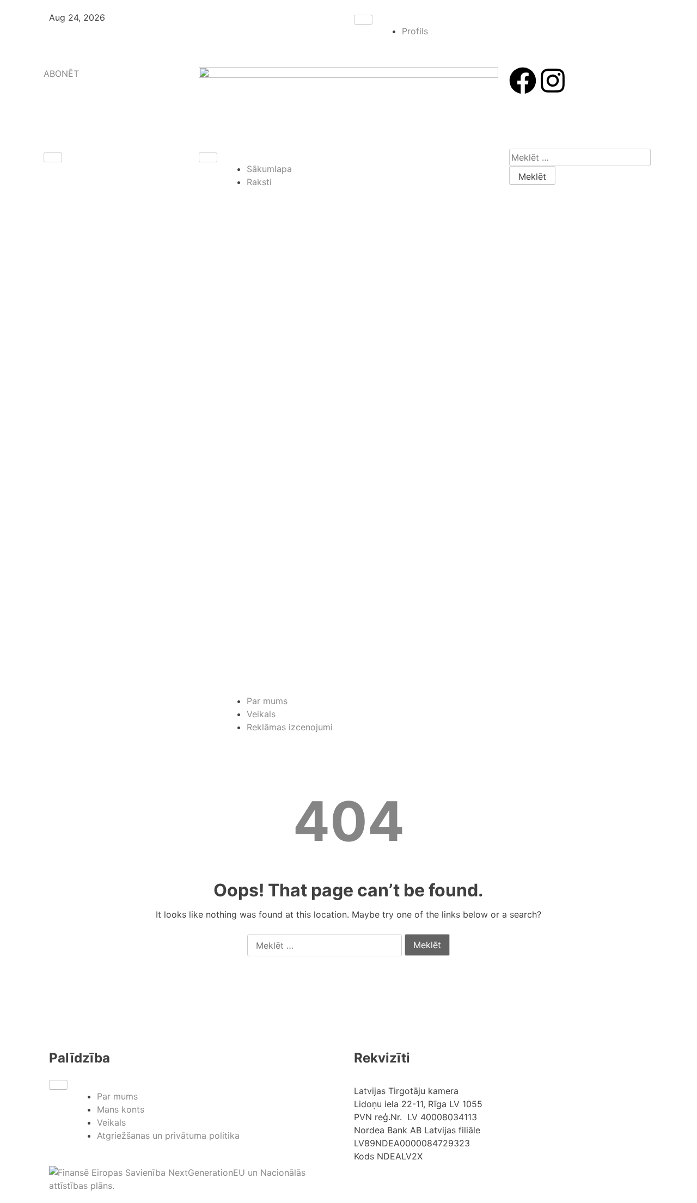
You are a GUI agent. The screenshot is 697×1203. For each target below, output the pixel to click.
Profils (415, 31)
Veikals (261, 714)
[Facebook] (522, 80)
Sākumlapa (269, 168)
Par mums (267, 700)
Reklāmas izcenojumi (290, 727)
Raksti (259, 181)
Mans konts (120, 1109)
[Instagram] (552, 80)
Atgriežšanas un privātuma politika (168, 1135)
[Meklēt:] (580, 157)
